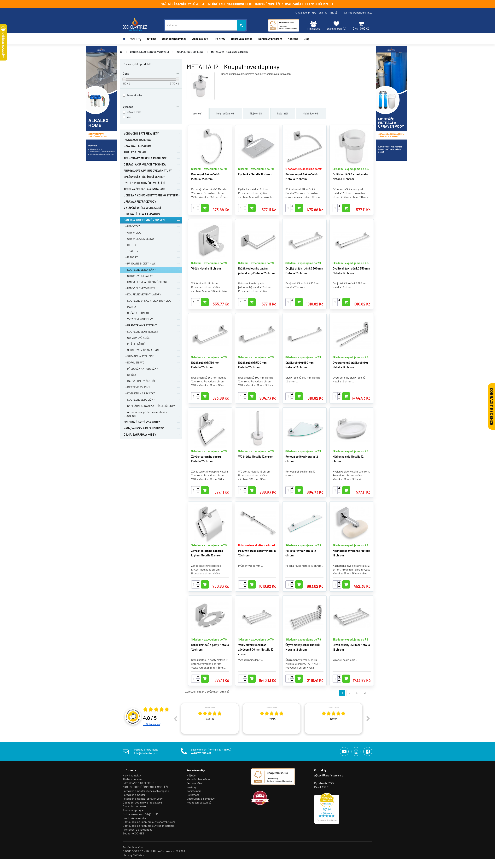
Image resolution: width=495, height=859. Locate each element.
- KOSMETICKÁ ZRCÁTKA (139, 393)
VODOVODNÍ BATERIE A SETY (141, 133)
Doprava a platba (242, 38)
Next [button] (368, 718)
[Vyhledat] (241, 25)
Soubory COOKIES (133, 833)
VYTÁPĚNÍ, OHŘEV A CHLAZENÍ (142, 207)
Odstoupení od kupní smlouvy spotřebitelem (149, 821)
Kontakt (293, 38)
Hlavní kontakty (132, 775)
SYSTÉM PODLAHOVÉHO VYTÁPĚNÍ (144, 183)
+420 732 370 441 (201, 753)
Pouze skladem (135, 95)
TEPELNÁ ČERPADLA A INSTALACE (144, 189)
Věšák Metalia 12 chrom (206, 268)
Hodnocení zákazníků (199, 802)
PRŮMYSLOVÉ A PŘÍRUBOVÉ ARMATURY (148, 170)
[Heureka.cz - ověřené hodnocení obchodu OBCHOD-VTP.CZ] (326, 808)
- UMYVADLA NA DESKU (139, 238)
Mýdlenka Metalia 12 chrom (255, 174)
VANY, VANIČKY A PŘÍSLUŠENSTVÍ (144, 428)
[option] (210, 718)
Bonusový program (270, 38)
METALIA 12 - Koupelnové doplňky (229, 51)
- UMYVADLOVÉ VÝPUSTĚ (139, 288)
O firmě (151, 38)
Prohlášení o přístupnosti (138, 829)
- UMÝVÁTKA (132, 226)
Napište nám (194, 790)
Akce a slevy (200, 38)
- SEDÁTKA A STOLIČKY (139, 356)
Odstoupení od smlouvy (200, 798)
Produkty (133, 39)
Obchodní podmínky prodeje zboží (142, 802)
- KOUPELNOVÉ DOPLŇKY (140, 269)
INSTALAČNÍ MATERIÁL (137, 139)
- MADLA (130, 306)
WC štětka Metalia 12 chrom (255, 456)
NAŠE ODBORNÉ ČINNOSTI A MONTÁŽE (146, 787)
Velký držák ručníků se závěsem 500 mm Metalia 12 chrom (255, 649)
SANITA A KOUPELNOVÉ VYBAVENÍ (149, 51)
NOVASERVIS (134, 112)
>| (364, 692)
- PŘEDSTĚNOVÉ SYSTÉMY (140, 325)
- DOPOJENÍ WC (134, 362)
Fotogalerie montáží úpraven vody (142, 798)
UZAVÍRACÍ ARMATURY (137, 146)
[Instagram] (356, 751)
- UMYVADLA (132, 232)
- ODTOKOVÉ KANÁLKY (138, 275)
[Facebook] (367, 751)
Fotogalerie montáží (134, 794)
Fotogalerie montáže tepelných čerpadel (146, 790)
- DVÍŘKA (130, 374)
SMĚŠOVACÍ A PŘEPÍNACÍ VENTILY (144, 176)
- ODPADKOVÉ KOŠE (136, 337)
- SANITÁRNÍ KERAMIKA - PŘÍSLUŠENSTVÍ (150, 405)
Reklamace (193, 794)
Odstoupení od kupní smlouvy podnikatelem (149, 825)
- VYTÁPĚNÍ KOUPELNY (138, 319)
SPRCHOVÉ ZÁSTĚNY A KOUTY (142, 422)
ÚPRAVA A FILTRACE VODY (140, 201)
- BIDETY (130, 245)
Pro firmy (219, 38)
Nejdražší (282, 113)
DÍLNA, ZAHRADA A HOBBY (140, 434)
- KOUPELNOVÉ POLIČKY (139, 399)
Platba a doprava (132, 779)
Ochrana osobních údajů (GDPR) (141, 814)
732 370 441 (317, 12)
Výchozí (197, 113)
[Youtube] (344, 751)
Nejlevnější (256, 113)
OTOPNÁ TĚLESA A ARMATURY (142, 214)
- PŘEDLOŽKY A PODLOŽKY (141, 368)
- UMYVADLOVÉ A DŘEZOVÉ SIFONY (145, 282)
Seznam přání (194, 783)
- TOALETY (131, 251)
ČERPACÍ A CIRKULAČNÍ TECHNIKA (145, 164)
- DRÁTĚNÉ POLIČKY (137, 387)
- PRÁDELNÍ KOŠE (135, 343)
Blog (306, 38)
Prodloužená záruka (134, 818)
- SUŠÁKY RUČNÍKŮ (136, 313)
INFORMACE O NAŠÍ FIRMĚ (138, 783)
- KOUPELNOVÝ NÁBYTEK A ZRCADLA (147, 300)
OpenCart (137, 847)
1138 (151, 724)
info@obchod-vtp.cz (360, 12)
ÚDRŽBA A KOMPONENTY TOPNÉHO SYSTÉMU (151, 195)
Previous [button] (175, 718)
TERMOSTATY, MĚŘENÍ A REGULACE (145, 158)
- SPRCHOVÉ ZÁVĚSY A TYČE (142, 350)
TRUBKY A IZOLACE (135, 152)
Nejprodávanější (225, 113)
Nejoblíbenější (311, 113)
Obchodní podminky (174, 38)
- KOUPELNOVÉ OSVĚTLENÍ (141, 331)
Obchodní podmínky (134, 806)
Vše (129, 117)
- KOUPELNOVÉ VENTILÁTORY (142, 294)
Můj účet (191, 775)
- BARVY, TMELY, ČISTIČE (140, 381)
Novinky (191, 787)
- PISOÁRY (131, 257)
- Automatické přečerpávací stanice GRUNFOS (145, 413)
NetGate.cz (139, 855)
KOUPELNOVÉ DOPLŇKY (190, 51)
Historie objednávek (198, 779)
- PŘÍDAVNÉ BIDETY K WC (140, 263)
